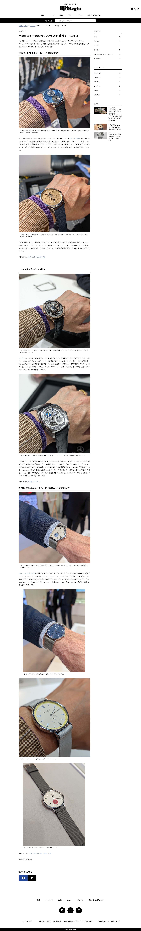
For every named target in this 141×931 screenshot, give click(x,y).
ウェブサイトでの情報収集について (86, 921)
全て (95, 37)
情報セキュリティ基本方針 (53, 921)
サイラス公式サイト (34, 481)
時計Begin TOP (23, 26)
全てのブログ (98, 73)
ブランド (79, 15)
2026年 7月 (97, 82)
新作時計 (96, 50)
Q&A (69, 15)
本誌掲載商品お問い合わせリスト (103, 54)
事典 (61, 15)
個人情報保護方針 (69, 921)
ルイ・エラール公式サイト (36, 257)
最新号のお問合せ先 (93, 15)
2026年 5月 (97, 90)
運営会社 (41, 921)
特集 (42, 15)
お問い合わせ (102, 921)
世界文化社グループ (114, 921)
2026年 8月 (97, 77)
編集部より (97, 58)
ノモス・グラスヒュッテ (27, 573)
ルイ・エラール (74, 138)
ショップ (96, 41)
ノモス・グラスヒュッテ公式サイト (39, 853)
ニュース (52, 15)
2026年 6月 (97, 86)
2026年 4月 (97, 95)
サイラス (22, 358)
